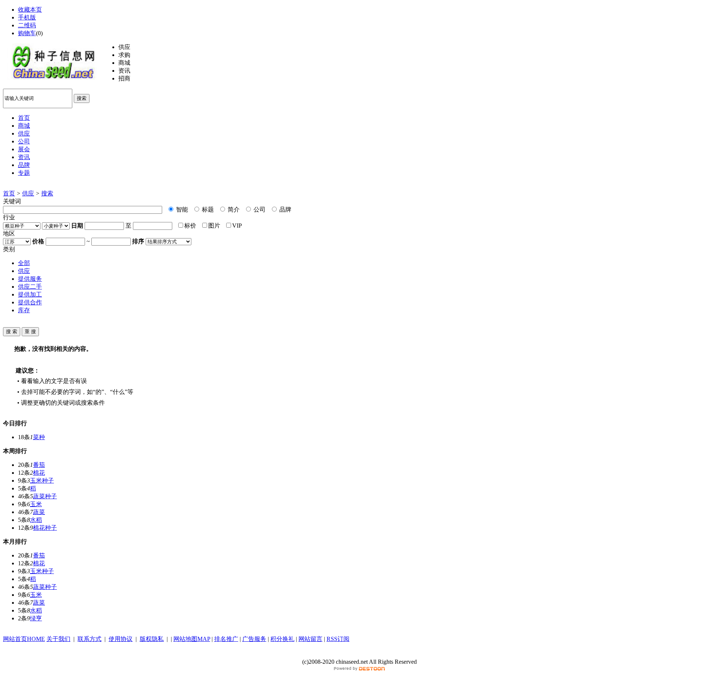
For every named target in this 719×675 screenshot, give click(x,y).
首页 (9, 193)
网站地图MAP (191, 639)
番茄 (39, 465)
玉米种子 (42, 480)
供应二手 (30, 286)
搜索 (82, 98)
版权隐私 (152, 639)
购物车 (27, 33)
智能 (181, 209)
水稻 (36, 520)
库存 (24, 310)
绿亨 (36, 618)
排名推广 (226, 639)
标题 (207, 209)
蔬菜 (39, 512)
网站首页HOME (24, 639)
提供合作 (30, 302)
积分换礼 (282, 639)
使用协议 (121, 639)
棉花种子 (45, 528)
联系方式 (89, 639)
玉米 (36, 504)
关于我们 (58, 639)
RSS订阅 (338, 639)
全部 (24, 263)
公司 (259, 209)
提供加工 (30, 294)
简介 (233, 209)
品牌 (284, 209)
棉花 (39, 472)
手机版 (27, 17)
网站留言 (310, 639)
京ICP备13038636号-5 (359, 654)
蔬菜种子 (45, 496)
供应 (28, 193)
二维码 (27, 25)
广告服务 (254, 639)
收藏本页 (30, 9)
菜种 (39, 437)
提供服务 (30, 279)
